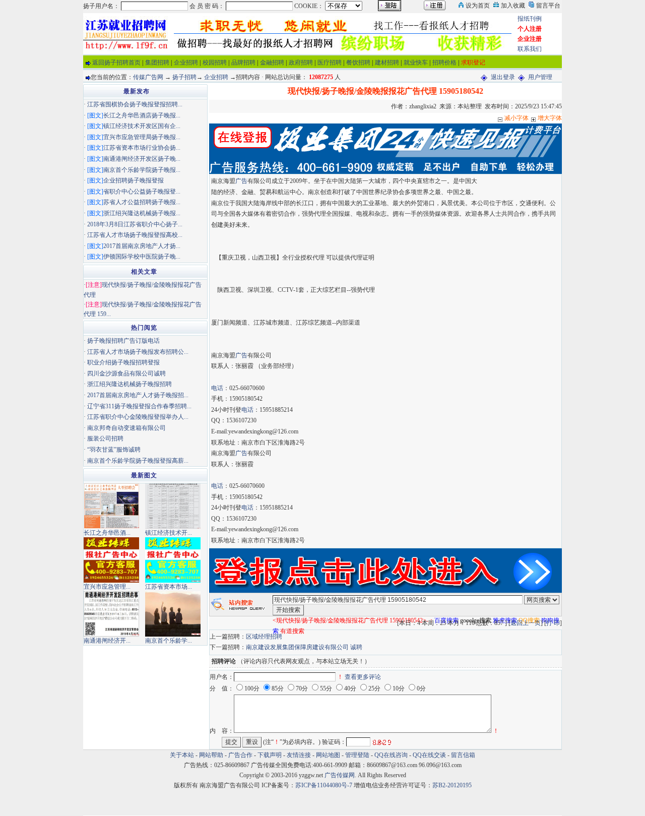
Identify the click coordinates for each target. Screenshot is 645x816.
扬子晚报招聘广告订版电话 (123, 340)
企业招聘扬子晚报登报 (133, 180)
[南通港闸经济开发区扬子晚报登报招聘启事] (111, 613)
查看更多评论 (363, 676)
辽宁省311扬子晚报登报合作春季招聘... (139, 406)
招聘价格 (444, 62)
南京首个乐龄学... (168, 640)
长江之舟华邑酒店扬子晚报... (141, 115)
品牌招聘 (243, 62)
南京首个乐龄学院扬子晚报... (141, 169)
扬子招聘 (184, 77)
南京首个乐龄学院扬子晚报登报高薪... (137, 460)
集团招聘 (157, 62)
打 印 (553, 622)
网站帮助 (211, 755)
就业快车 (416, 62)
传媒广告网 (148, 77)
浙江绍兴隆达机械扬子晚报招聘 (129, 384)
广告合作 (240, 755)
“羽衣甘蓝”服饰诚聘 (114, 449)
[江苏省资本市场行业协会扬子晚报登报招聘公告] (173, 559)
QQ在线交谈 (429, 755)
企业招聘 (186, 62)
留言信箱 (463, 755)
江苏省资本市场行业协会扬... (141, 147)
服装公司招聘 (105, 438)
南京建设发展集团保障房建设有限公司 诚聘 (304, 647)
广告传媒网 (340, 775)
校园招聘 (215, 62)
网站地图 (328, 755)
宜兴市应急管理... (107, 586)
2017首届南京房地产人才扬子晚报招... (137, 395)
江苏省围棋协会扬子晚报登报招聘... (134, 104)
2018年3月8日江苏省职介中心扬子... (134, 224)
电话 (217, 388)
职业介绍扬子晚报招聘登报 (123, 362)
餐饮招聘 (358, 62)
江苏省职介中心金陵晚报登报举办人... (137, 416)
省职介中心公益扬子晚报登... (141, 191)
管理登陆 (357, 755)
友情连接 (299, 755)
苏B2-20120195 (452, 785)
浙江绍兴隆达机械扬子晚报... (141, 213)
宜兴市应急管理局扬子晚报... (141, 137)
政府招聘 (301, 62)
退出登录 (503, 77)
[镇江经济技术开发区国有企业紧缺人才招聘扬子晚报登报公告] (173, 505)
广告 (241, 180)
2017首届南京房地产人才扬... (141, 245)
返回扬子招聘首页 (116, 62)
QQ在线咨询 (391, 755)
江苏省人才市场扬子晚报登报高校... (134, 234)
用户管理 (540, 77)
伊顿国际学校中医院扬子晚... (141, 256)
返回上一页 (525, 622)
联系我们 (530, 48)
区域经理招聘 (264, 636)
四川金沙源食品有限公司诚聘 (126, 373)
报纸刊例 (530, 18)
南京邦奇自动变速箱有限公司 (126, 427)
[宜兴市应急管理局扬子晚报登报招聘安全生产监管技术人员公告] (111, 559)
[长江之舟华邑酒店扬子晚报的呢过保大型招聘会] (111, 505)
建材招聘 (387, 62)
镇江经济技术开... (168, 532)
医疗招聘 (329, 62)
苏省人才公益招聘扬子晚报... (141, 202)
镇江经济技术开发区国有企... (141, 126)
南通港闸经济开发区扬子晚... (141, 158)
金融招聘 (272, 62)
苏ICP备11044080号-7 (323, 785)
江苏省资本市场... (168, 586)
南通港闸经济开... (107, 640)
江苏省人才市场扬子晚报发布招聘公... (137, 351)
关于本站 (182, 755)
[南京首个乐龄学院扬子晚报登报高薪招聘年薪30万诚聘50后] (173, 613)
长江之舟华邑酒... (107, 532)
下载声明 (269, 755)
